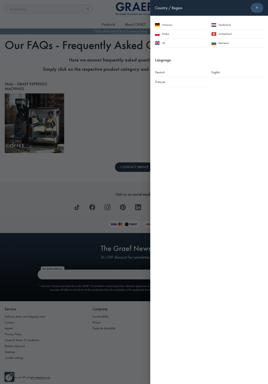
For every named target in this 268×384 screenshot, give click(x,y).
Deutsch (160, 72)
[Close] (257, 8)
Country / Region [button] (168, 7)
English (215, 72)
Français (160, 82)
